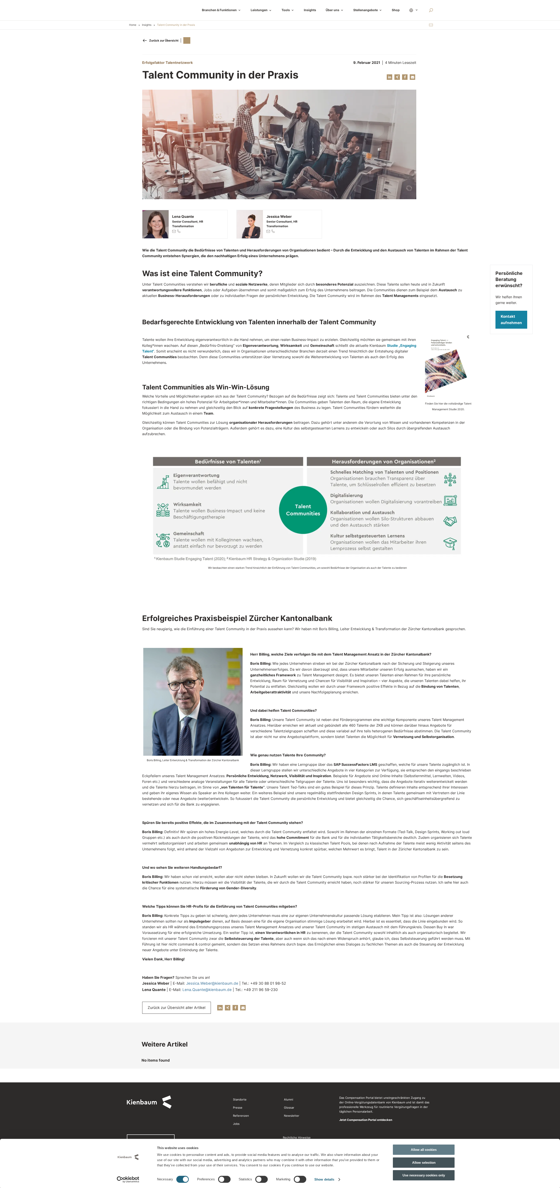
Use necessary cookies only (423, 1175)
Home (132, 24)
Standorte (240, 1099)
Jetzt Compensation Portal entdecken (365, 1120)
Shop (396, 10)
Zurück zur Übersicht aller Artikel (176, 1007)
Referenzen (241, 1115)
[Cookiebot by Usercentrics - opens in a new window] (128, 1179)
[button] (389, 77)
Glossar (289, 1107)
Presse (237, 1107)
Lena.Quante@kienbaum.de (207, 989)
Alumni (288, 1099)
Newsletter (291, 1115)
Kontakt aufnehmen (511, 319)
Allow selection (424, 1162)
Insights (310, 10)
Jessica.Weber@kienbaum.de (212, 983)
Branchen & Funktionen (219, 10)
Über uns (332, 10)
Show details (324, 1179)
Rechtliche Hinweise (297, 1137)
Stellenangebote (365, 10)
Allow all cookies (424, 1149)
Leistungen (261, 10)
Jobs (236, 1123)
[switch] (224, 1179)
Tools (286, 10)
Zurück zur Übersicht (163, 40)
